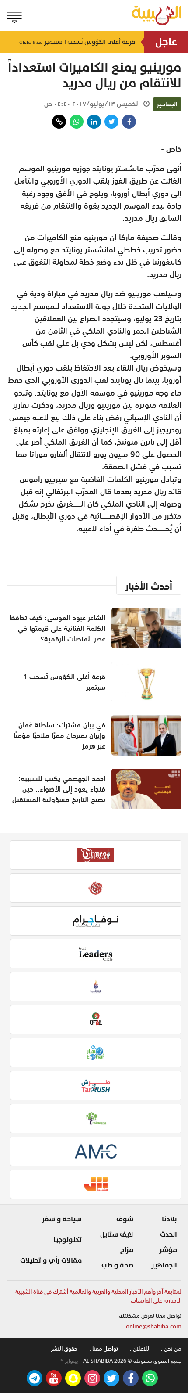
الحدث (168, 1234)
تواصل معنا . (103, 1349)
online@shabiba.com (153, 1326)
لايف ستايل (116, 1234)
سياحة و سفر (62, 1219)
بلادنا (169, 1219)
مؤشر (168, 1250)
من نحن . (171, 1349)
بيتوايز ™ (68, 1361)
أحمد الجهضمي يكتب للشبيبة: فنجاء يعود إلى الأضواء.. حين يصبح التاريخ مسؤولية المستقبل (58, 788)
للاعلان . (139, 1349)
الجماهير (167, 104)
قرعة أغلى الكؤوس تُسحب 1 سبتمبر (77, 42)
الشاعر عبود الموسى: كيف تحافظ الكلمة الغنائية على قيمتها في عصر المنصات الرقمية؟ (57, 628)
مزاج (126, 1250)
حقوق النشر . (62, 1349)
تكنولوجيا (67, 1239)
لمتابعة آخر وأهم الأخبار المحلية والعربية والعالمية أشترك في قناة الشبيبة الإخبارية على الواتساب (98, 1296)
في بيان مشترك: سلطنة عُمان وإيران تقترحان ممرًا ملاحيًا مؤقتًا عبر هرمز (59, 735)
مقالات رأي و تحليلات (51, 1260)
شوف (124, 1219)
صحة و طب (117, 1265)
